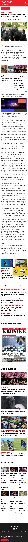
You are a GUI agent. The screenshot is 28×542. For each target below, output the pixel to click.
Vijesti (7, 9)
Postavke (11, 539)
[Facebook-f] (11, 529)
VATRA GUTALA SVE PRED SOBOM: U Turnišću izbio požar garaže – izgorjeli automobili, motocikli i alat (13, 308)
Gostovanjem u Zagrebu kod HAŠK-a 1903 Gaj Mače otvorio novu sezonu (13, 315)
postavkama (3, 537)
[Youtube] (16, 529)
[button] (22, 3)
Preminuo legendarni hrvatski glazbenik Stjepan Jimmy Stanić (12, 300)
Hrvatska (4, 9)
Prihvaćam (4, 539)
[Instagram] (14, 529)
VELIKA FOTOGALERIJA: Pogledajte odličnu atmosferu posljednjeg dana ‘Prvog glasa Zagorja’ (13, 293)
